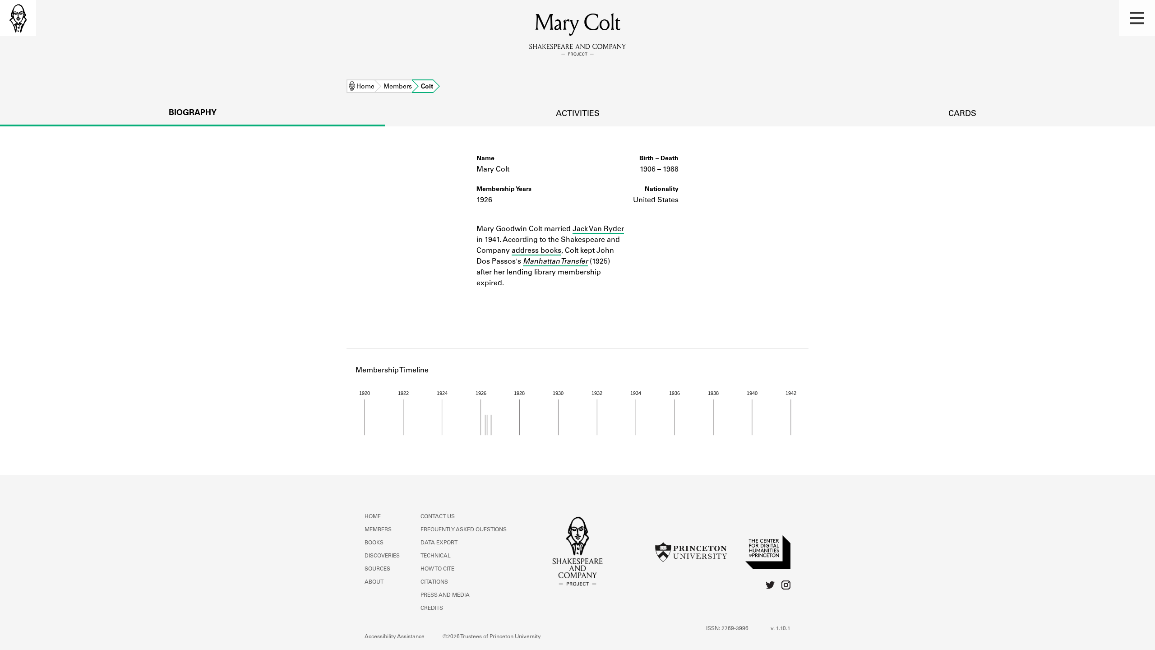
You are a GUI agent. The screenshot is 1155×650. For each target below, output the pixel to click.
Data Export (438, 543)
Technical (435, 556)
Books (374, 543)
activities (578, 114)
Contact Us (437, 517)
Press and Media (445, 595)
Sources (377, 569)
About (374, 582)
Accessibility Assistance (395, 637)
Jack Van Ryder (598, 229)
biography (193, 113)
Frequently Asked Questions (463, 530)
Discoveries (382, 556)
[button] (1137, 18)
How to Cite (437, 569)
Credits (431, 608)
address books (536, 251)
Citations (434, 582)
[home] (18, 18)
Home (365, 87)
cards (962, 114)
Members (397, 87)
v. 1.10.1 (780, 628)
